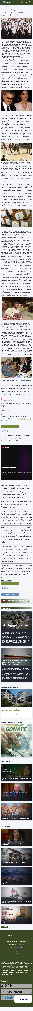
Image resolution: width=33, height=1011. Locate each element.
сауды (3, 406)
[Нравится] (1, 420)
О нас (9, 932)
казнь (2, 403)
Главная (3, 6)
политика (15, 403)
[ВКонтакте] (2, 431)
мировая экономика (6, 580)
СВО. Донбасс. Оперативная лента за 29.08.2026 (15, 626)
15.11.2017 (6, 12)
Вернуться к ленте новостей (16, 941)
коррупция (9, 403)
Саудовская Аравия (25, 403)
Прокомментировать (25, 418)
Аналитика (9, 6)
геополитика (22, 577)
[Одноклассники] (7, 431)
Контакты (9, 935)
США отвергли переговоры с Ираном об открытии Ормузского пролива (15, 662)
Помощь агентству (23, 932)
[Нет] (6, 420)
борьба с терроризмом (7, 577)
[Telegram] (5, 431)
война (16, 577)
